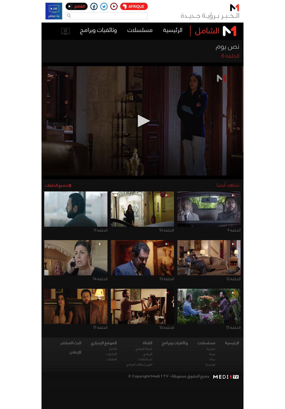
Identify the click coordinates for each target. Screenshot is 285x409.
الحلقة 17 (100, 328)
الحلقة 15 (233, 328)
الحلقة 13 (166, 279)
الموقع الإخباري (104, 343)
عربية (212, 354)
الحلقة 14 (100, 279)
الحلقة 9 (234, 230)
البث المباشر (71, 343)
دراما (212, 359)
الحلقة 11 (100, 230)
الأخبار (113, 349)
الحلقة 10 (166, 230)
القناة (147, 343)
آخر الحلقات (145, 359)
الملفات (111, 359)
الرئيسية (172, 30)
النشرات (111, 354)
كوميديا (211, 364)
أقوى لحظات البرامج (139, 364)
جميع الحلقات (56, 185)
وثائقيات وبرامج (98, 30)
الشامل (207, 31)
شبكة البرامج (144, 349)
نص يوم (227, 46)
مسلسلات (140, 30)
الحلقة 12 (233, 279)
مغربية (211, 349)
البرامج (147, 354)
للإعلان (75, 352)
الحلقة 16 (166, 328)
